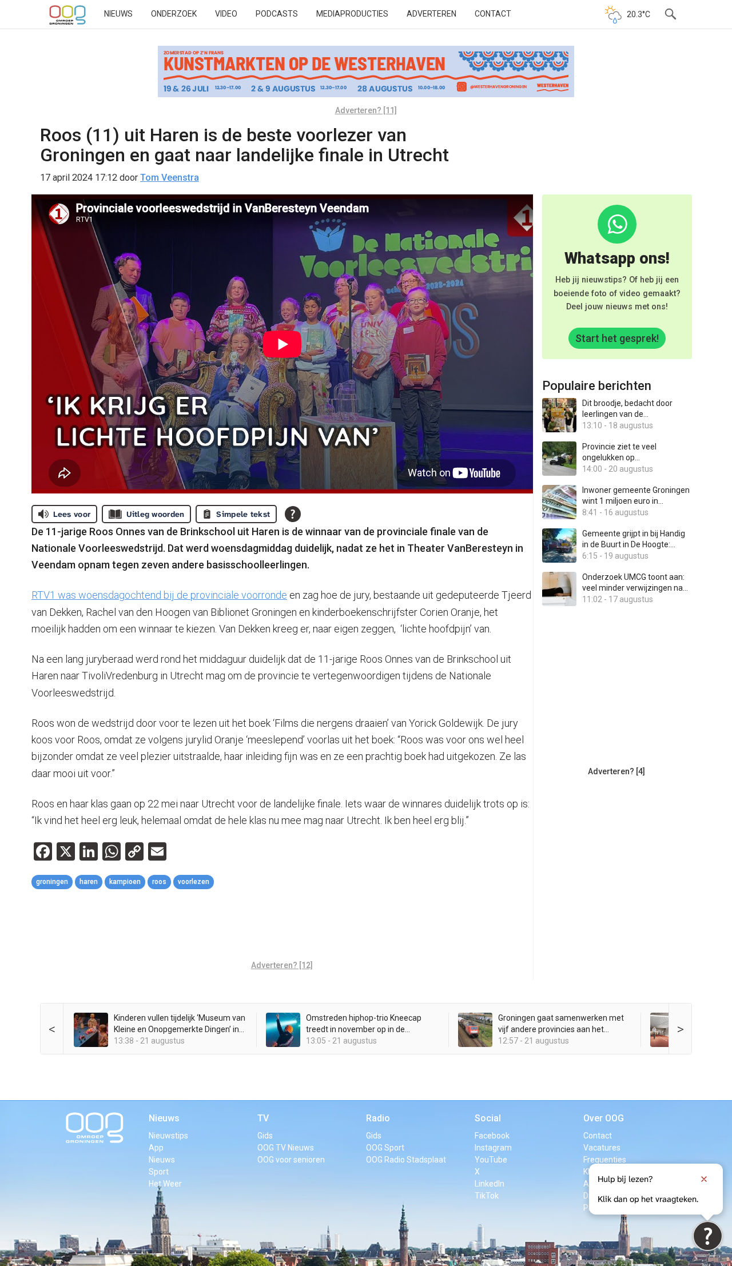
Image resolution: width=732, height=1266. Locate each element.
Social (488, 1118)
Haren (88, 882)
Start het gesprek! (617, 338)
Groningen (52, 882)
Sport (159, 1171)
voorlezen (193, 882)
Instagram (493, 1147)
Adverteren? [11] (366, 110)
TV (263, 1118)
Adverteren (431, 13)
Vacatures (601, 1147)
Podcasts (277, 13)
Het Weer (165, 1183)
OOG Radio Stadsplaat (406, 1159)
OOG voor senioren (291, 1159)
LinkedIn (489, 1183)
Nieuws (118, 13)
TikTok (487, 1195)
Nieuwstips (168, 1135)
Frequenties (604, 1159)
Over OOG (603, 1118)
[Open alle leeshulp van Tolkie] (293, 514)
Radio (378, 1118)
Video (226, 13)
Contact (493, 13)
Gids (265, 1135)
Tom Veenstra (169, 177)
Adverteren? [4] (616, 771)
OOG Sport (385, 1147)
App (156, 1147)
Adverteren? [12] (282, 965)
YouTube (491, 1159)
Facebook (492, 1135)
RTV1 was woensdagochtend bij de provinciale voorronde (159, 595)
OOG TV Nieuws (285, 1147)
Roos (159, 882)
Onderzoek (174, 13)
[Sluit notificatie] (704, 1179)
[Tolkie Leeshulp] (708, 1236)
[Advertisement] (282, 926)
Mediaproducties (352, 13)
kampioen (125, 882)
